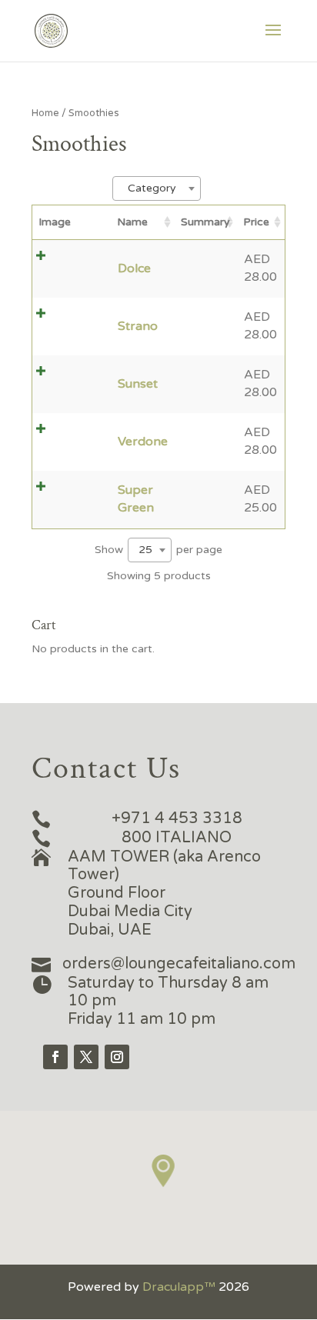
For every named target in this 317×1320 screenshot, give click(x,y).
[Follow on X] (86, 1057)
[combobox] (156, 188)
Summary (205, 221)
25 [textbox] (145, 549)
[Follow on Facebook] (55, 1057)
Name (132, 221)
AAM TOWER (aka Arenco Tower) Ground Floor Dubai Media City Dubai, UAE (164, 893)
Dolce (134, 268)
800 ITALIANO (177, 837)
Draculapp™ (178, 1287)
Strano (138, 326)
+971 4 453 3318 (177, 818)
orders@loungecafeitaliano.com (178, 964)
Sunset (138, 384)
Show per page (158, 549)
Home (45, 113)
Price (256, 221)
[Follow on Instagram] (117, 1057)
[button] (164, 1171)
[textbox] (156, 188)
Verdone (143, 441)
